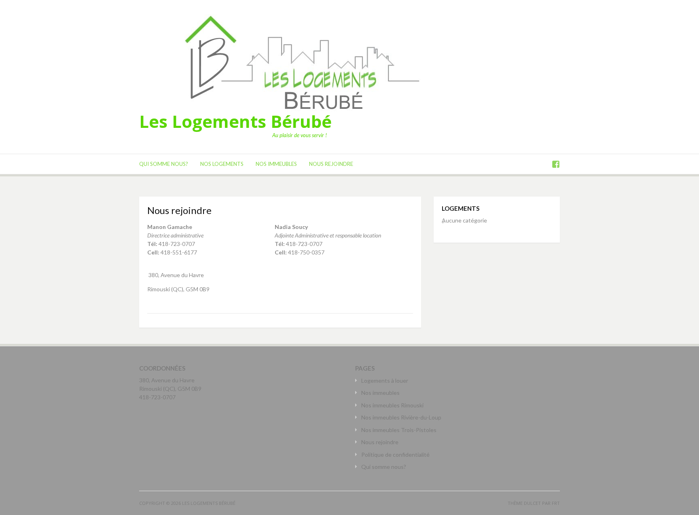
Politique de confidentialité (395, 454)
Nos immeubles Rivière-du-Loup (401, 417)
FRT (556, 503)
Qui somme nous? (163, 164)
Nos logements (222, 164)
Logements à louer (384, 380)
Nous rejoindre (331, 164)
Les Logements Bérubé (235, 121)
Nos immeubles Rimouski (392, 405)
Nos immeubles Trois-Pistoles (398, 429)
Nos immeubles (276, 164)
